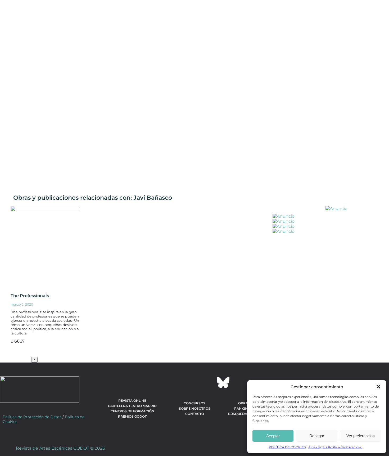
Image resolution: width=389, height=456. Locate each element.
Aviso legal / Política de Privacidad (335, 447)
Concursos (194, 403)
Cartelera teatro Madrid (132, 406)
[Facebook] (166, 382)
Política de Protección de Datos (32, 416)
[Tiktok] (208, 382)
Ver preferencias (360, 435)
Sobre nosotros (194, 408)
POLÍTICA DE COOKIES (287, 447)
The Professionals (30, 295)
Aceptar (273, 435)
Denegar (316, 435)
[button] (378, 386)
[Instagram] (194, 382)
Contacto (194, 414)
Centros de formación (132, 411)
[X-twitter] (180, 382)
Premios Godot (132, 416)
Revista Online (132, 401)
